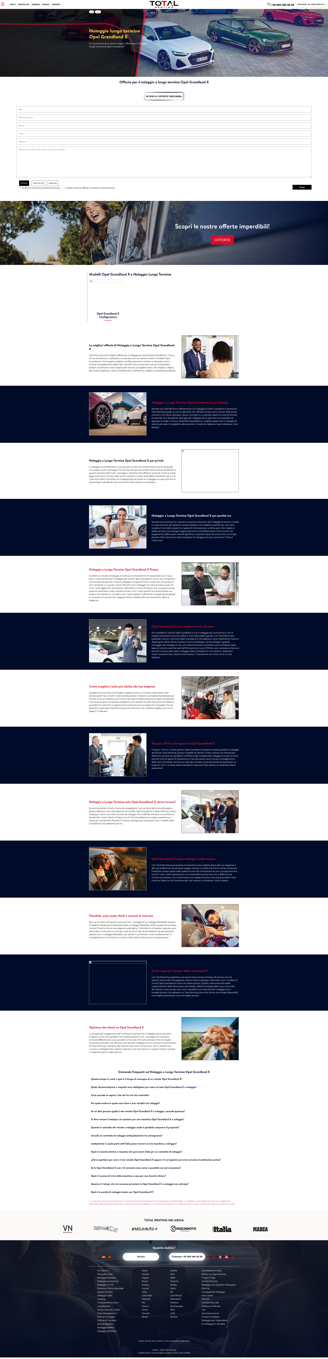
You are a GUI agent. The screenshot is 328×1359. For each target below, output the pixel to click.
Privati (45, 4)
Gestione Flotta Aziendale (110, 1288)
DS (171, 1292)
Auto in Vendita (105, 1324)
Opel (98, 12)
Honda (145, 1274)
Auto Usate (207, 1295)
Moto (13, 4)
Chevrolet (147, 1295)
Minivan (206, 1299)
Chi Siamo (102, 1270)
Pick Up (205, 1288)
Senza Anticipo (104, 1274)
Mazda (173, 1270)
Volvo (173, 1288)
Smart (145, 1281)
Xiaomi (145, 1306)
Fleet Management (107, 1313)
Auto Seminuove (210, 1313)
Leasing (101, 1299)
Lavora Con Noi (105, 1292)
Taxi (204, 1310)
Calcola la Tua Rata (106, 1320)
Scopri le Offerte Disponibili (164, 96)
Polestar (174, 1302)
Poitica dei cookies (181, 1353)
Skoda (173, 1285)
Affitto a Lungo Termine (214, 1274)
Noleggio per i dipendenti (215, 1320)
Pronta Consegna (106, 1317)
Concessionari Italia (211, 1270)
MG (143, 1302)
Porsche (174, 1281)
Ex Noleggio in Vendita (213, 1324)
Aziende (36, 4)
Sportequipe (176, 1306)
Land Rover (176, 1295)
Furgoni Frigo (208, 1278)
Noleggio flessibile (106, 1278)
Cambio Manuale (210, 1302)
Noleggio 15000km (107, 1331)
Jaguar (145, 1278)
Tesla (144, 1292)
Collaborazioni (144, 1353)
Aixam (145, 1317)
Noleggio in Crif (105, 1285)
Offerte (56, 4)
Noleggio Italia (104, 1295)
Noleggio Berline (105, 1327)
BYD (172, 1310)
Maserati (146, 1299)
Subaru (145, 1285)
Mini (172, 1274)
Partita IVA (23, 4)
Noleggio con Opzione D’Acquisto (219, 1285)
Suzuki (145, 1288)
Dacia (144, 1270)
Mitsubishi (175, 1299)
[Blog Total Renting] (233, 1257)
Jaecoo (173, 1317)
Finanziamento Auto (107, 1302)
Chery (145, 1310)
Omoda (146, 1313)
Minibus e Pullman (211, 1306)
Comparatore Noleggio (213, 1292)
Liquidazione (103, 1306)
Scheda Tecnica (209, 1281)
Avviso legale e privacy (162, 1353)
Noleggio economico (108, 1281)
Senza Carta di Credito (108, 1310)
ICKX (172, 1313)
